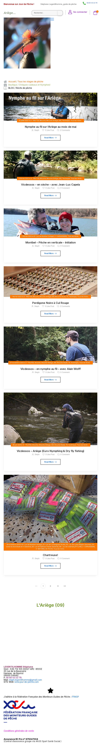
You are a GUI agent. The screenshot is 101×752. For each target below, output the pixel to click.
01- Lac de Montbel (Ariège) (44, 236)
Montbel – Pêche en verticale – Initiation (50, 242)
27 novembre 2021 (16, 363)
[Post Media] (50, 107)
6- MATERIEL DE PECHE (44, 549)
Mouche (43, 120)
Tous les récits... (76, 120)
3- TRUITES (34, 120)
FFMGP (75, 697)
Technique (66, 120)
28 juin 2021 (17, 445)
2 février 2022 (27, 236)
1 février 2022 (17, 297)
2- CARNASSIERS (61, 236)
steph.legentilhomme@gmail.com (25, 680)
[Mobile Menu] (73, 19)
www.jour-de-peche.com (26, 682)
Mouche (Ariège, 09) (53, 120)
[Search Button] (60, 12)
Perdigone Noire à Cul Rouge (50, 302)
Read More (49, 138)
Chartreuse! (50, 555)
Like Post (49, 130)
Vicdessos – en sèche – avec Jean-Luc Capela (50, 184)
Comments (65, 130)
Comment (65, 188)
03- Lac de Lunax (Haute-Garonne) (78, 544)
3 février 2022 (24, 178)
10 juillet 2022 (23, 120)
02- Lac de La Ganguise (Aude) (54, 544)
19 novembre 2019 (13, 544)
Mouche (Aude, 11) (61, 297)
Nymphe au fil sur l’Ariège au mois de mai (50, 126)
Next (64, 586)
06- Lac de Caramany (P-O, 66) (70, 547)
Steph (36, 130)
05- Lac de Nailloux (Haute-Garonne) (45, 547)
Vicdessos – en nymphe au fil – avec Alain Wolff (50, 368)
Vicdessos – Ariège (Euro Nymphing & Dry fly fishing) (50, 451)
